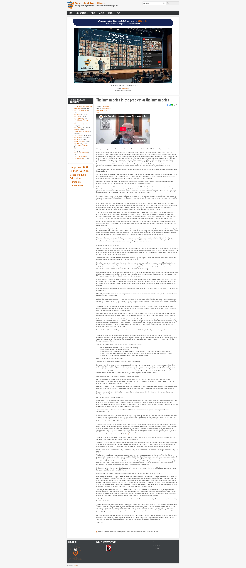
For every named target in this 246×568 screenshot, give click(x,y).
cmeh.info (125, 89)
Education (75, 178)
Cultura (84, 171)
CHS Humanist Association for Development (83, 107)
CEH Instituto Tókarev (80, 145)
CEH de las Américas (80, 156)
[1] (128, 434)
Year (118, 13)
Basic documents (81, 13)
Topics (93, 13)
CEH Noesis (77, 114)
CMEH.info (142, 21)
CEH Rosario (77, 137)
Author (101, 13)
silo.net (157, 548)
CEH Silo (76, 139)
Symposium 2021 (101, 110)
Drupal (75, 566)
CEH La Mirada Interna (81, 110)
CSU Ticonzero (78, 118)
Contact (157, 546)
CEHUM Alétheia (79, 141)
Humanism (75, 181)
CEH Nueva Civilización (81, 153)
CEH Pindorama (78, 158)
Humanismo (76, 185)
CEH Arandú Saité (79, 149)
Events (110, 13)
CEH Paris (77, 116)
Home (70, 13)
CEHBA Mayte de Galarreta (82, 131)
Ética (73, 174)
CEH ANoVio (77, 143)
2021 (98, 112)
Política (81, 174)
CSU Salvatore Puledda (81, 120)
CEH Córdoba (78, 135)
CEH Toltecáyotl (78, 128)
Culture (74, 171)
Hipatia (76, 130)
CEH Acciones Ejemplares (81, 124)
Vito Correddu (107, 108)
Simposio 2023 (79, 167)
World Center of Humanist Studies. (90, 3)
